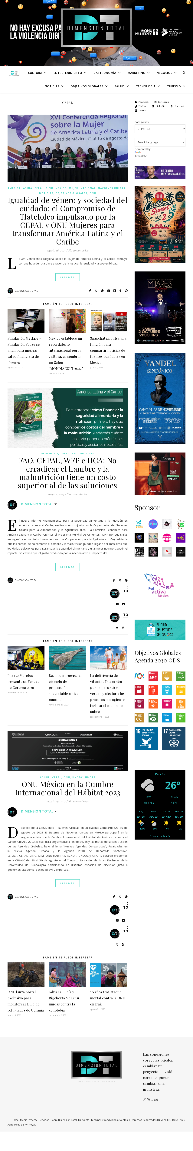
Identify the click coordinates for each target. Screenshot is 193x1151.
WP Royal (30, 1124)
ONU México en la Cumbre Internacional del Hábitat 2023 (67, 788)
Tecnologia (146, 86)
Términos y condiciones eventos (109, 1120)
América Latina (20, 188)
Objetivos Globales (86, 86)
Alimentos (49, 453)
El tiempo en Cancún (160, 836)
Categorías (142, 122)
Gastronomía (104, 73)
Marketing (136, 73)
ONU (93, 193)
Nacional (88, 188)
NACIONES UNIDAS (111, 188)
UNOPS (90, 777)
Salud (120, 86)
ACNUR (45, 777)
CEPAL (39, 188)
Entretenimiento (68, 73)
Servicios (44, 1120)
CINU (49, 188)
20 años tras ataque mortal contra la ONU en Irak (107, 998)
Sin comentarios (78, 250)
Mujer (73, 188)
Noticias (52, 86)
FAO (75, 453)
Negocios (164, 73)
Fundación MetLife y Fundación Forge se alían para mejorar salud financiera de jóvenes (24, 350)
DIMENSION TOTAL (26, 290)
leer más (67, 277)
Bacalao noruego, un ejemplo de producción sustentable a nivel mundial (66, 687)
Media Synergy (28, 1120)
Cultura (35, 73)
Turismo (174, 86)
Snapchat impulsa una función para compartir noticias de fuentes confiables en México (108, 350)
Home (15, 1120)
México (61, 188)
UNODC (77, 777)
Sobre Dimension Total (64, 1120)
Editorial (150, 1099)
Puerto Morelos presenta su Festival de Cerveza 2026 (24, 681)
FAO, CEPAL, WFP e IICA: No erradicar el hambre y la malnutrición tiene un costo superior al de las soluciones (67, 472)
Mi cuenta (83, 1120)
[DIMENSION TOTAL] (96, 29)
